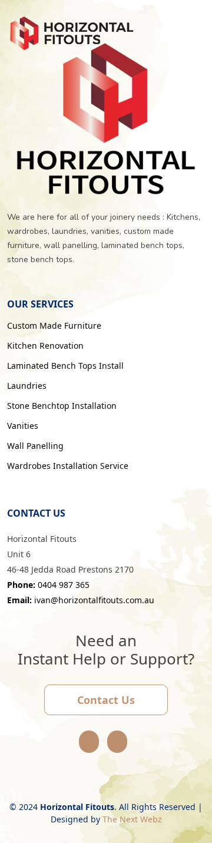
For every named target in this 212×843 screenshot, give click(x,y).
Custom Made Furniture (54, 326)
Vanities (22, 426)
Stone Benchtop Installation (62, 406)
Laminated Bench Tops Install (65, 366)
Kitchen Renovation (45, 346)
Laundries (27, 386)
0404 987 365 (48, 584)
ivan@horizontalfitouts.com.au (80, 600)
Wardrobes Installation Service (67, 466)
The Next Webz (132, 819)
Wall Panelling (35, 446)
